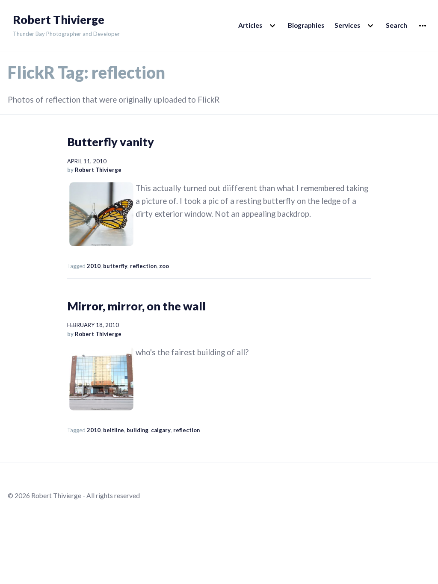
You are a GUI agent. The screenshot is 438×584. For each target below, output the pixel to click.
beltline (113, 430)
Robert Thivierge (58, 20)
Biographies (306, 25)
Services (347, 25)
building (137, 430)
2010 (94, 266)
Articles (250, 25)
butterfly (115, 266)
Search (396, 25)
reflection (143, 266)
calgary (161, 430)
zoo (164, 266)
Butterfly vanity (110, 142)
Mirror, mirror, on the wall (136, 306)
